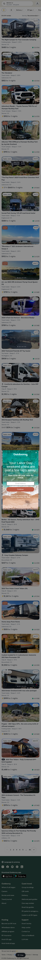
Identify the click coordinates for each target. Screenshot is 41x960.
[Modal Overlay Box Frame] (20, 480)
